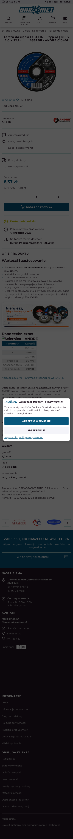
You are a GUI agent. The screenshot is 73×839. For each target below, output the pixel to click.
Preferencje (36, 430)
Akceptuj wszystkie (36, 421)
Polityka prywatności (31, 437)
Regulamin (11, 437)
